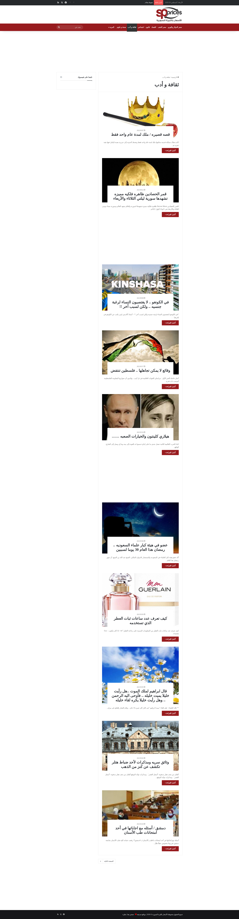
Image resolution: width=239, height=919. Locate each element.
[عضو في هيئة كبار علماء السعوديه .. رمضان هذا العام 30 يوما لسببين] (140, 528)
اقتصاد (153, 27)
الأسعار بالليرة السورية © (159, 914)
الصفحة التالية (109, 861)
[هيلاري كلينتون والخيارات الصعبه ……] (140, 417)
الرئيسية (174, 77)
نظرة (124, 914)
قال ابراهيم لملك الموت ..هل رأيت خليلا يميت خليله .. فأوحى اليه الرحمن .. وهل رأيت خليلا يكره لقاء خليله (140, 695)
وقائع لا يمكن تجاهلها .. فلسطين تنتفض (140, 370)
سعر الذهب (162, 27)
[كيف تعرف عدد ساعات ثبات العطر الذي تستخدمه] (140, 600)
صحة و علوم (121, 27)
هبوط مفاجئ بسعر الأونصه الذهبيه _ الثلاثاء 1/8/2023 (135, 2)
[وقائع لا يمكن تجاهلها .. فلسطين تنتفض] (140, 352)
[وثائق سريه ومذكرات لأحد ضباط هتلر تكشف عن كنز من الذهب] (140, 746)
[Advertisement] (119, 50)
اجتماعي (141, 27)
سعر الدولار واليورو (175, 27)
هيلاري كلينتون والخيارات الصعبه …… (140, 436)
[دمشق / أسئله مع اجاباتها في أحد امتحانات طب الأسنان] (140, 813)
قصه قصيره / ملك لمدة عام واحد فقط (140, 134)
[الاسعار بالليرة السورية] (169, 14)
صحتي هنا (130, 914)
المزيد (112, 27)
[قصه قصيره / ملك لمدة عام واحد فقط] (140, 117)
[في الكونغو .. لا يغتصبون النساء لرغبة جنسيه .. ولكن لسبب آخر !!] (140, 287)
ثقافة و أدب (132, 27)
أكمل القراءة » (170, 150)
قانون (148, 27)
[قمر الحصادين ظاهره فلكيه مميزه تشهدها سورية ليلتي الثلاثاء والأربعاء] (140, 180)
